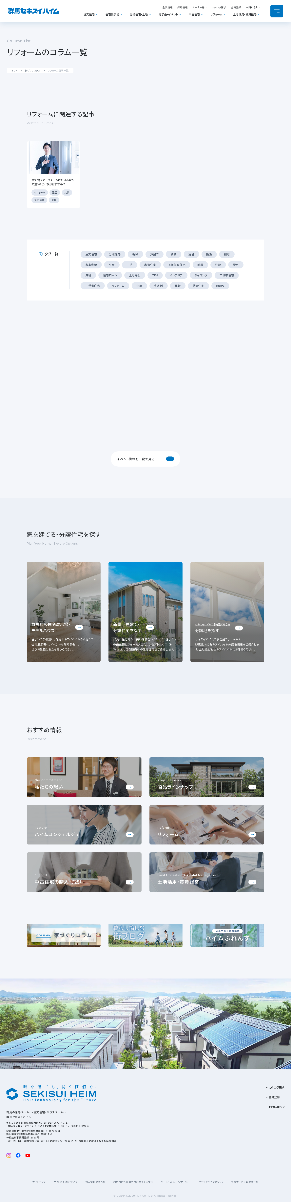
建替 (191, 254)
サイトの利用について (65, 1181)
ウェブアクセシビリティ (211, 1181)
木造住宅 (150, 265)
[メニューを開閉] (276, 11)
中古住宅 (194, 14)
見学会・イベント (168, 14)
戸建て (154, 254)
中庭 (139, 286)
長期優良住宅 (177, 265)
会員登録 (236, 7)
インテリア (176, 275)
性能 (218, 265)
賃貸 (174, 254)
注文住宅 (89, 14)
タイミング (201, 275)
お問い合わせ (253, 7)
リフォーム (216, 14)
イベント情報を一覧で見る (136, 458)
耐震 (200, 265)
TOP (14, 70)
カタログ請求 (219, 7)
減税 (88, 275)
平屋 (112, 265)
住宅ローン (110, 275)
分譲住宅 (115, 254)
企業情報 (168, 7)
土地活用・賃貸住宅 (245, 14)
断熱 (209, 254)
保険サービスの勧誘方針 (245, 1181)
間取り (220, 286)
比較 (178, 286)
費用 (236, 265)
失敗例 (158, 286)
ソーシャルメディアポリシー (176, 1181)
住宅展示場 (112, 14)
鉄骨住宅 (198, 286)
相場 (227, 254)
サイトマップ (39, 1181)
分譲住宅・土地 (139, 14)
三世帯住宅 (92, 286)
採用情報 (182, 7)
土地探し (134, 275)
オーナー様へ (199, 7)
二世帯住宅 (226, 275)
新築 (135, 254)
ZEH (155, 275)
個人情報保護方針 (95, 1181)
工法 (130, 265)
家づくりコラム (32, 70)
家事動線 (91, 265)
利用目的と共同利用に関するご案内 (133, 1181)
